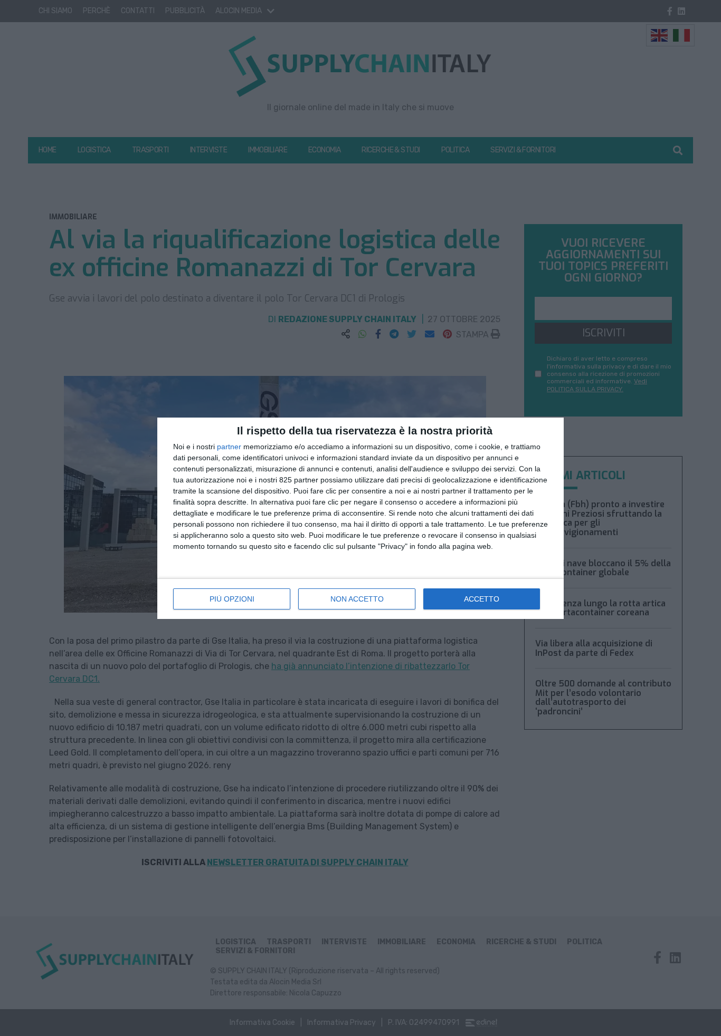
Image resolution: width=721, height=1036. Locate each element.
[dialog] (360, 518)
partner (229, 446)
